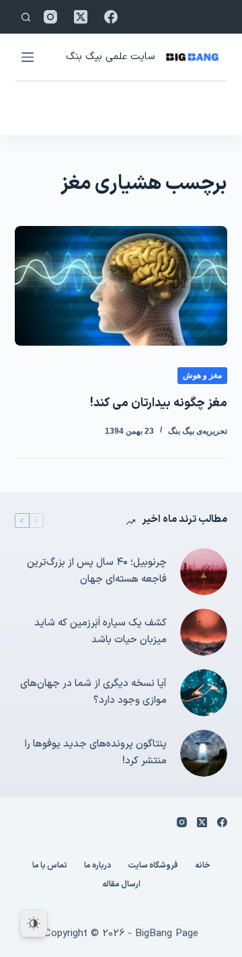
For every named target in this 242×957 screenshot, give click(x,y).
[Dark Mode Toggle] (33, 923)
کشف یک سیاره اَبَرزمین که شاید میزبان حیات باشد (100, 631)
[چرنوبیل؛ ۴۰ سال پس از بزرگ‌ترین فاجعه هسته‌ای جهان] (203, 571)
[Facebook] (111, 17)
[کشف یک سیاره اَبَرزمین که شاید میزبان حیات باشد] (203, 632)
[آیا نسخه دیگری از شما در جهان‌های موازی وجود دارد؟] (203, 692)
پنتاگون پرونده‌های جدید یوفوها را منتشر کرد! (96, 752)
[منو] (28, 57)
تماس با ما (49, 866)
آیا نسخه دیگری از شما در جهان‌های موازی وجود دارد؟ (93, 692)
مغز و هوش (202, 375)
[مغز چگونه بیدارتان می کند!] (121, 286)
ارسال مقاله (121, 885)
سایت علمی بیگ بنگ (110, 57)
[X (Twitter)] (80, 17)
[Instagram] (50, 17)
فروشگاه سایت (153, 866)
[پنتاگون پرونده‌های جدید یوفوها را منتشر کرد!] (203, 753)
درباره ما (97, 866)
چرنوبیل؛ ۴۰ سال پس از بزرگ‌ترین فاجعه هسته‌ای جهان (97, 571)
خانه (202, 866)
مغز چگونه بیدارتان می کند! (158, 403)
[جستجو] (26, 17)
